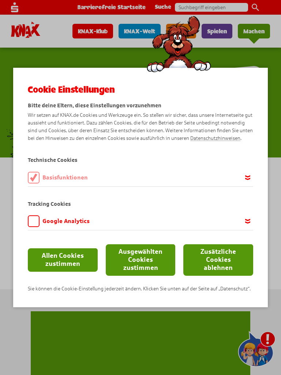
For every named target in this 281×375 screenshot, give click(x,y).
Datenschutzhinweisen (215, 138)
